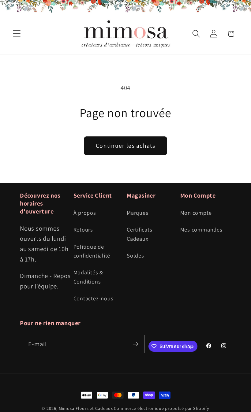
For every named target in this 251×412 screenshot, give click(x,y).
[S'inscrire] (135, 344)
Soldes (135, 255)
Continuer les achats (125, 146)
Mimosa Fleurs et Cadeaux (86, 408)
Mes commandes (201, 229)
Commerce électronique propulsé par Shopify (161, 408)
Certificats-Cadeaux (140, 234)
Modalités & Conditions (88, 277)
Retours (83, 229)
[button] (16, 34)
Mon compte (196, 212)
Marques (137, 212)
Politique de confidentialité (92, 251)
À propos (84, 212)
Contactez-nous (93, 298)
